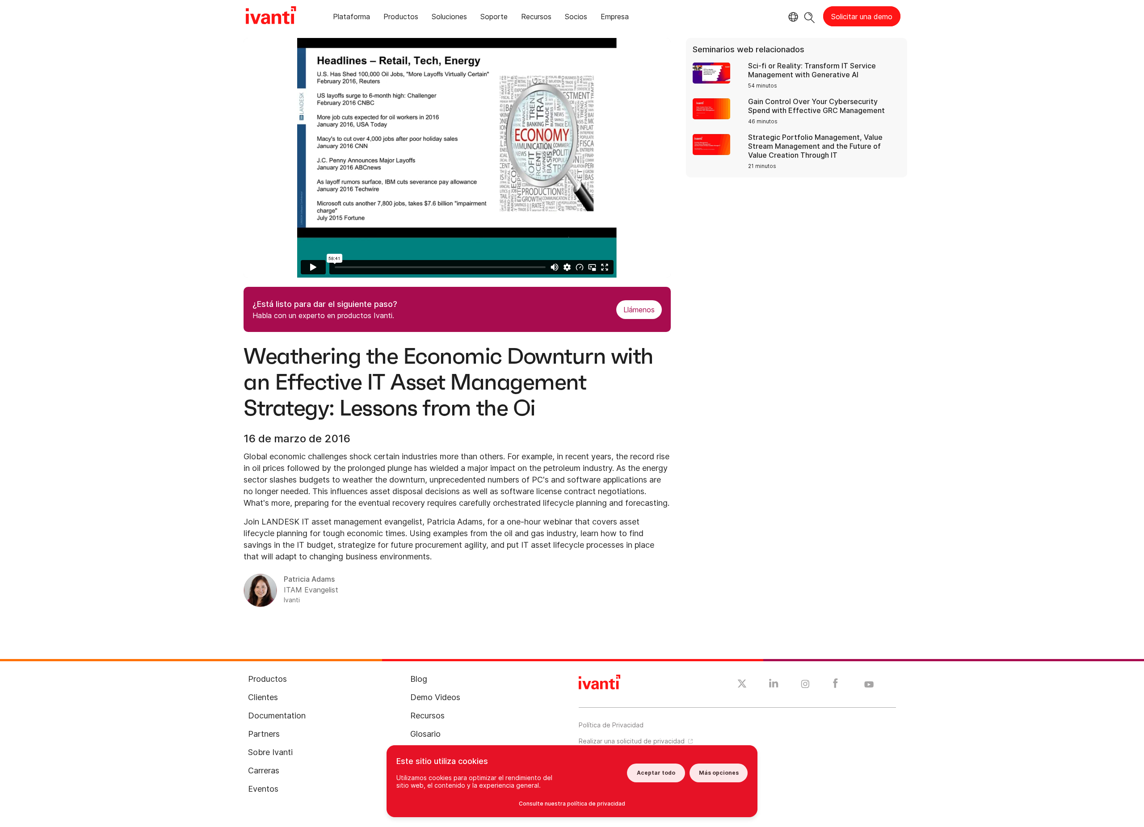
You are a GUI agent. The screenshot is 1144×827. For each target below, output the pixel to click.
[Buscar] (809, 16)
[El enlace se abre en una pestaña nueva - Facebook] (835, 685)
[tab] (351, 18)
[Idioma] (792, 17)
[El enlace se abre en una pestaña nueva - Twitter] (742, 684)
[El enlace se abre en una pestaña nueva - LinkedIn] (773, 685)
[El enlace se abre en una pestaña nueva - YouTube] (869, 684)
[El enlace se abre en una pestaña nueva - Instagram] (805, 685)
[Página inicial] (271, 16)
